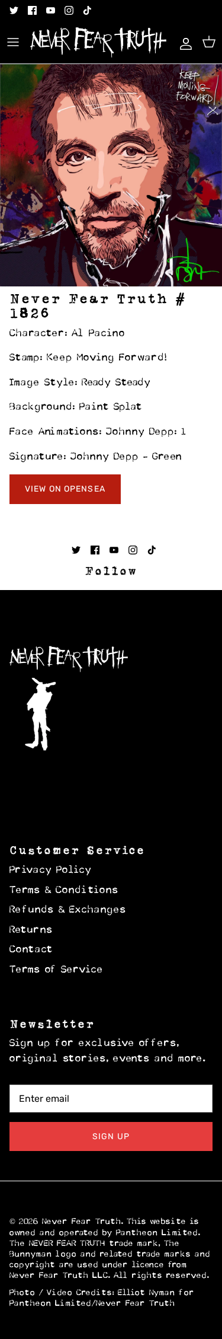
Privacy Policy (50, 870)
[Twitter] (13, 10)
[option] (111, 175)
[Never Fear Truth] (98, 42)
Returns (31, 930)
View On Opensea (65, 489)
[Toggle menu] (13, 42)
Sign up (111, 1136)
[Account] (183, 42)
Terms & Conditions (64, 890)
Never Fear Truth (81, 1222)
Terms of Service (56, 970)
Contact (31, 950)
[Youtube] (50, 10)
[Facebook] (32, 10)
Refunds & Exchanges (68, 910)
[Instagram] (69, 10)
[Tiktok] (87, 10)
